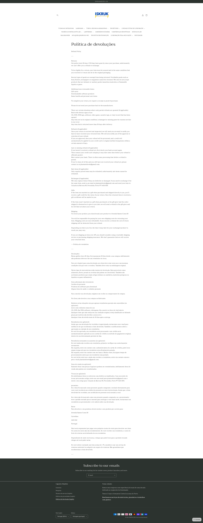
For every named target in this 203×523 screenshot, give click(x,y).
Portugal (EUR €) (62, 516)
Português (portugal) (79, 516)
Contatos (58, 487)
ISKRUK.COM (132, 517)
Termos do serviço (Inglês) (64, 493)
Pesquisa (58, 490)
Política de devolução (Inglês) (65, 499)
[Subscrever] (114, 475)
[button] (57, 15)
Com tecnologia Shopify (141, 517)
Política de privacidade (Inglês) (65, 496)
